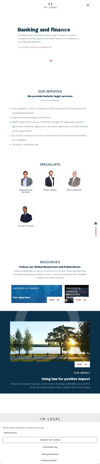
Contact (96, 232)
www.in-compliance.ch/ (41, 47)
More (79, 364)
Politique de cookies (49, 460)
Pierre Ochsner (74, 178)
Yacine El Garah (25, 214)
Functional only (50, 447)
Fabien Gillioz (49, 178)
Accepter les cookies (50, 440)
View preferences (50, 454)
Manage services (10, 432)
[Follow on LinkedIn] (96, 223)
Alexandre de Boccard (25, 178)
